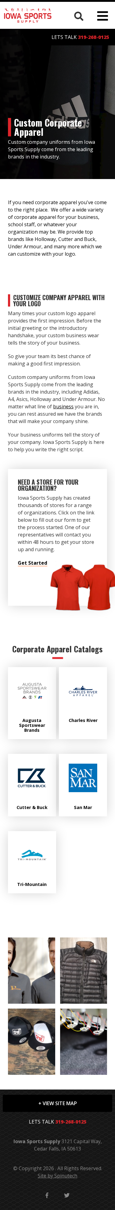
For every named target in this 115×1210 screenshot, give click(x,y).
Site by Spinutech (57, 1175)
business (63, 406)
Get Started (32, 562)
